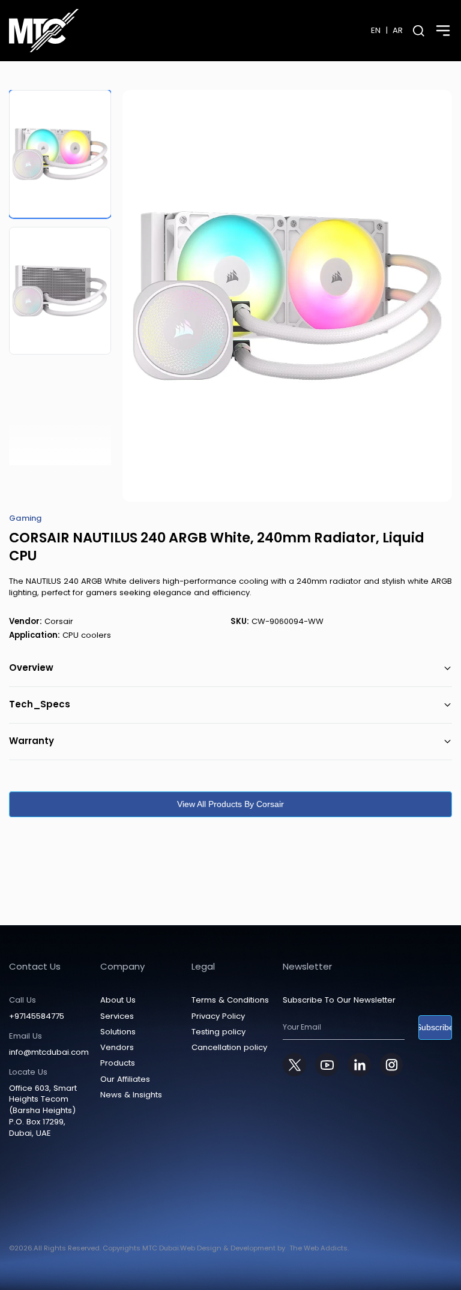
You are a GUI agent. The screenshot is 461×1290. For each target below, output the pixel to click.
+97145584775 (36, 1016)
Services (117, 1016)
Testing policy (218, 1031)
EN (376, 30)
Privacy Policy (218, 1016)
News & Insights (131, 1094)
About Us (118, 1000)
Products (117, 1063)
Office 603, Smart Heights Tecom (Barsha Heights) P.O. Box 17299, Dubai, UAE (43, 1111)
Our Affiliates (125, 1079)
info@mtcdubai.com (49, 1052)
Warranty (31, 740)
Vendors (117, 1047)
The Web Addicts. (319, 1248)
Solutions (118, 1031)
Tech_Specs (39, 704)
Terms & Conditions (230, 1000)
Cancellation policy (229, 1047)
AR (398, 30)
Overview (31, 667)
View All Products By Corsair (230, 804)
